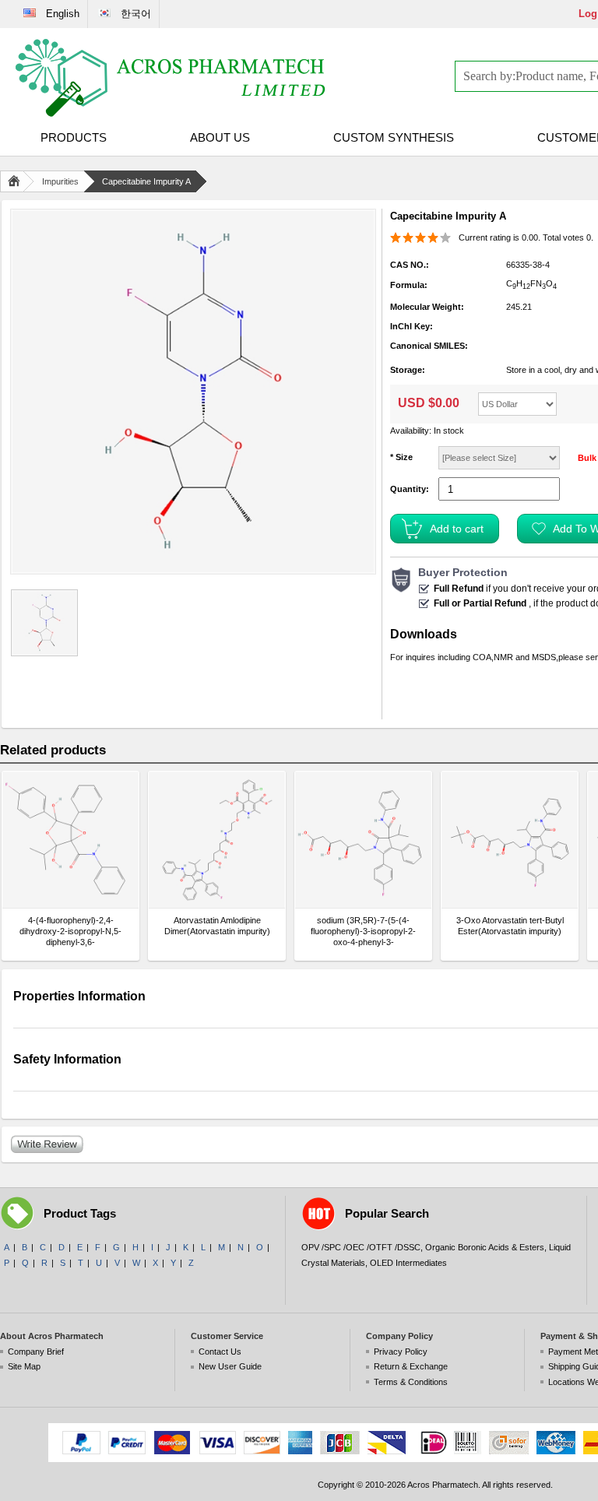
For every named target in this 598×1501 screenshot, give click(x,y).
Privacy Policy (400, 1351)
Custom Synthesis (393, 137)
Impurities (60, 181)
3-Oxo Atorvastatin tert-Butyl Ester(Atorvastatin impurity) (510, 926)
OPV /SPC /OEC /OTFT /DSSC (360, 1247)
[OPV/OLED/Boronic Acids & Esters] (171, 78)
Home (17, 181)
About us (220, 137)
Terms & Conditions (411, 1382)
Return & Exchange (411, 1366)
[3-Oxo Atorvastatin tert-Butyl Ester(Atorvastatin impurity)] (509, 840)
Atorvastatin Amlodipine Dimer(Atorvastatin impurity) (217, 926)
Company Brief (36, 1351)
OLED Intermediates (408, 1262)
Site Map (24, 1366)
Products (73, 137)
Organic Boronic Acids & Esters (484, 1247)
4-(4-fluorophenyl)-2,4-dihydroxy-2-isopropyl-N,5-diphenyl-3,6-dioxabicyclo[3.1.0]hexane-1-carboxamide (70, 931)
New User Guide (230, 1366)
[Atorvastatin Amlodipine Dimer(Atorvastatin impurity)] (217, 840)
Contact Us (220, 1351)
